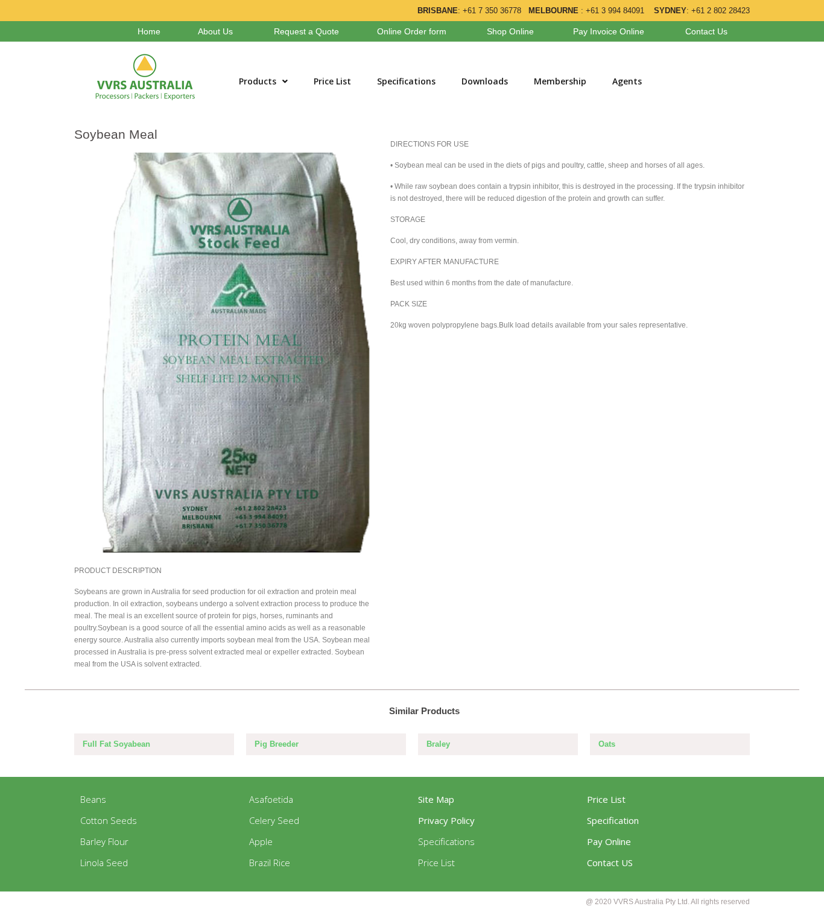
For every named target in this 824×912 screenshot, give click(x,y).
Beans (93, 799)
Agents (627, 81)
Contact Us (706, 31)
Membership (560, 81)
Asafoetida (271, 799)
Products (257, 81)
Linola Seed (104, 863)
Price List (332, 81)
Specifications (406, 81)
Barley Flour (104, 841)
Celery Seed (274, 820)
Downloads (484, 81)
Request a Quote (306, 31)
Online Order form (411, 31)
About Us (215, 31)
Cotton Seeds (108, 820)
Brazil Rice (269, 863)
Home (149, 31)
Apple (261, 841)
